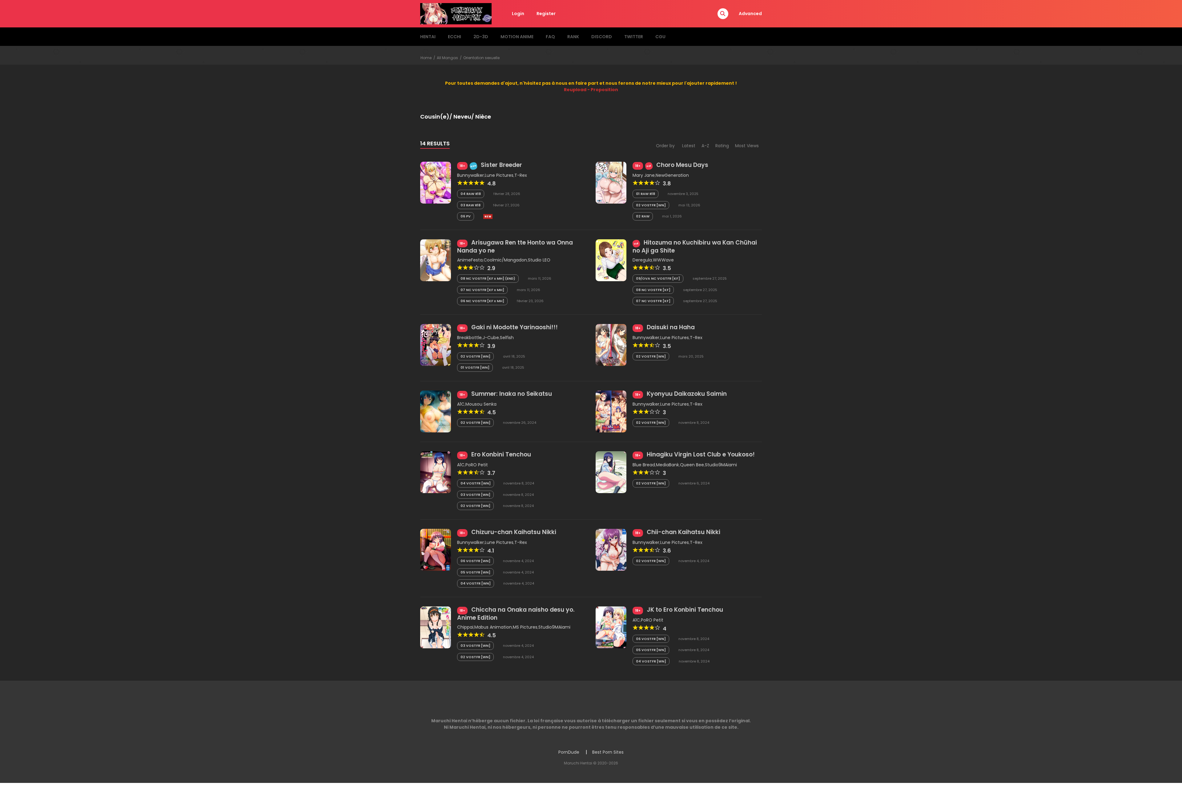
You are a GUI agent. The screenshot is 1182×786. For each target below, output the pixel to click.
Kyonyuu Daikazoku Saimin (687, 394)
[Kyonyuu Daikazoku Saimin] (611, 411)
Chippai (465, 627)
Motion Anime (517, 37)
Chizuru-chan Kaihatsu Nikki (513, 532)
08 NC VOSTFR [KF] (653, 289)
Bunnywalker (470, 175)
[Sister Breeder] (435, 182)
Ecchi (454, 37)
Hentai (428, 37)
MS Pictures (525, 627)
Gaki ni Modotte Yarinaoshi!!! (514, 327)
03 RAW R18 (470, 205)
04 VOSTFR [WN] (475, 483)
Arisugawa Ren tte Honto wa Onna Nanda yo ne (515, 246)
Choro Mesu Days (682, 165)
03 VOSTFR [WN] (475, 494)
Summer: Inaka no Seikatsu (511, 394)
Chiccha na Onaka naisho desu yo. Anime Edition (516, 614)
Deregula (642, 260)
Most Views (747, 146)
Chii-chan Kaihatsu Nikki (683, 532)
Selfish (507, 337)
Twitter (633, 37)
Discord (601, 37)
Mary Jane (644, 175)
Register (546, 13)
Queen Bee (692, 465)
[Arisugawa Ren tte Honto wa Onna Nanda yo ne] (435, 260)
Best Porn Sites (608, 752)
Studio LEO (539, 260)
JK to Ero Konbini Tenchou (685, 610)
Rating (722, 146)
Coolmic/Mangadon (505, 260)
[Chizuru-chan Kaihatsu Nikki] (435, 549)
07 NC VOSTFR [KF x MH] (482, 289)
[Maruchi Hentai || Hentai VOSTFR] (456, 13)
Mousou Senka (481, 404)
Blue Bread (644, 465)
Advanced (750, 13)
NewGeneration (672, 175)
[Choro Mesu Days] (611, 182)
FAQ (550, 37)
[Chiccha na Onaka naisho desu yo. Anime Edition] (435, 627)
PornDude (568, 752)
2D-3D (480, 37)
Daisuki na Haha (671, 327)
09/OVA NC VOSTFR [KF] (658, 278)
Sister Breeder (501, 165)
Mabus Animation (493, 627)
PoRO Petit (476, 465)
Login (518, 13)
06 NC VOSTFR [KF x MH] (482, 300)
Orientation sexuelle (481, 57)
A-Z (705, 146)
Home (426, 57)
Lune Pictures (499, 175)
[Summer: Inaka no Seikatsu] (435, 411)
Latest (688, 146)
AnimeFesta (470, 260)
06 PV (465, 216)
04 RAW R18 (470, 193)
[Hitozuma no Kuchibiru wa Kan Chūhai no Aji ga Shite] (611, 260)
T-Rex (520, 175)
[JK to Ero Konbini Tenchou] (611, 627)
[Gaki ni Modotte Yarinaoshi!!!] (435, 345)
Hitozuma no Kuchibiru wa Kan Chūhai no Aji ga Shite (695, 246)
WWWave (663, 260)
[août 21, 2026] (487, 216)
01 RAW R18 (645, 193)
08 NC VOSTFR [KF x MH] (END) (487, 278)
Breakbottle (469, 337)
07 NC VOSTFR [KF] (653, 300)
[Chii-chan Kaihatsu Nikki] (611, 549)
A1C (460, 404)
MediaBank (667, 465)
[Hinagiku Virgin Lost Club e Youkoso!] (611, 471)
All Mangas (447, 57)
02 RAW (642, 216)
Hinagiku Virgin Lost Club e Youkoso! (701, 454)
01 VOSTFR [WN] (474, 367)
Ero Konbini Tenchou (501, 454)
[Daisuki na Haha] (611, 345)
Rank (573, 37)
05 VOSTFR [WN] (475, 572)
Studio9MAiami (721, 465)
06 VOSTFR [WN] (475, 560)
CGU (660, 37)
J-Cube (491, 337)
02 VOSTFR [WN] (651, 205)
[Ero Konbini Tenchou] (435, 471)
